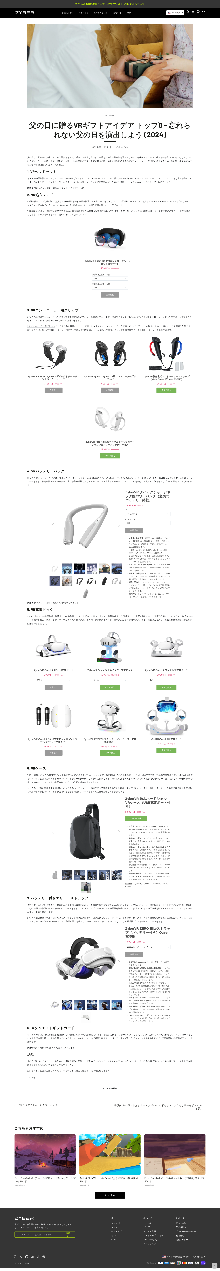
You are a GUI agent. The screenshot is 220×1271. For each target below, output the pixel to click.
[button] (187, 11)
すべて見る (110, 1195)
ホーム (107, 115)
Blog (112, 115)
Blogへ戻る (111, 1088)
